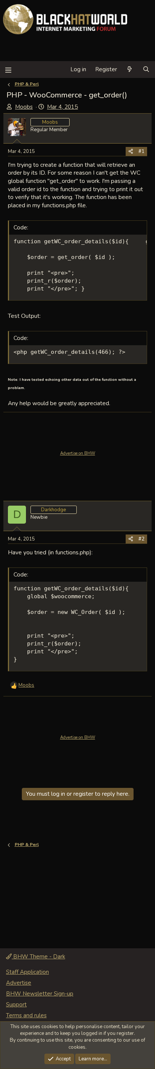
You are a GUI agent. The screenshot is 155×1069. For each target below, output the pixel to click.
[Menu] (8, 69)
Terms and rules (26, 1015)
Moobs (24, 107)
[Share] (131, 151)
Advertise (18, 983)
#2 (141, 539)
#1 (141, 151)
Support (16, 1004)
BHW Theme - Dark (38, 956)
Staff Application (27, 972)
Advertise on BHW (77, 453)
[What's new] (130, 69)
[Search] (146, 69)
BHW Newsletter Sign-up (39, 993)
